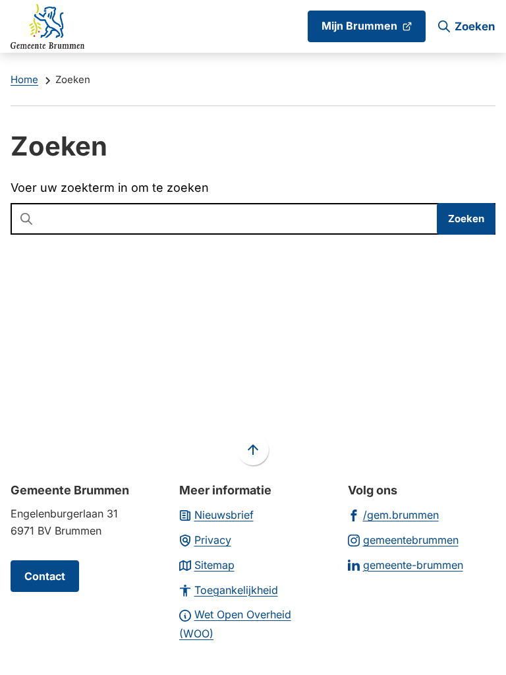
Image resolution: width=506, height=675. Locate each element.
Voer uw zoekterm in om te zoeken (110, 187)
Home (24, 79)
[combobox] (253, 219)
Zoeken (466, 218)
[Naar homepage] (47, 26)
